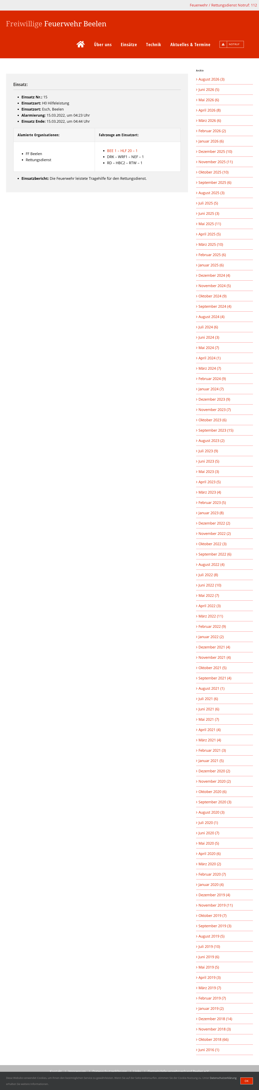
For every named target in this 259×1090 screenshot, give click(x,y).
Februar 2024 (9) (212, 378)
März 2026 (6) (209, 120)
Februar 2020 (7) (212, 874)
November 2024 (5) (214, 285)
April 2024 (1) (209, 358)
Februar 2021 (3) (212, 750)
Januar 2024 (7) (211, 388)
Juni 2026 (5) (208, 89)
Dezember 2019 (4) (214, 894)
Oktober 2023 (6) (212, 419)
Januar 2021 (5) (211, 760)
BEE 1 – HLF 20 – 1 (122, 150)
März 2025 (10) (210, 244)
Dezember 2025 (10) (215, 151)
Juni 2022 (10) (209, 585)
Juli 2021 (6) (208, 698)
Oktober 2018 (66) (213, 1039)
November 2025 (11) (215, 161)
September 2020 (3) (214, 801)
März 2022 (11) (210, 616)
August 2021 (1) (211, 688)
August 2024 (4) (211, 316)
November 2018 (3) (214, 1029)
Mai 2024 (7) (208, 347)
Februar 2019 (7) (212, 998)
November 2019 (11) (215, 905)
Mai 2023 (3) (208, 471)
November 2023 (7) (214, 409)
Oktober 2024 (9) (212, 296)
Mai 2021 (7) (208, 719)
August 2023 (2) (211, 440)
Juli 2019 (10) (209, 946)
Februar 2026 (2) (212, 130)
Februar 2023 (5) (212, 502)
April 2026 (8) (209, 110)
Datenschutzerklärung (109, 1071)
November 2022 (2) (214, 533)
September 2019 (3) (214, 925)
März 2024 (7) (209, 368)
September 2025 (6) (214, 182)
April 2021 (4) (209, 729)
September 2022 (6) (214, 554)
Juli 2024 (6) (208, 327)
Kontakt (56, 1071)
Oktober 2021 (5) (212, 667)
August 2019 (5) (211, 936)
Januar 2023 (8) (211, 512)
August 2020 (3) (211, 812)
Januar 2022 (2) (211, 636)
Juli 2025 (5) (208, 203)
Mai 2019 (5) (208, 967)
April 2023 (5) (209, 481)
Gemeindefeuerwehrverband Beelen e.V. (178, 1071)
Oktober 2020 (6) (212, 791)
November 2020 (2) (214, 781)
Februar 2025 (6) (212, 254)
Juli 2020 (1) (208, 822)
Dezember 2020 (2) (214, 771)
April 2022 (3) (209, 605)
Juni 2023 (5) (208, 461)
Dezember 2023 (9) (214, 399)
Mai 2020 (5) (208, 843)
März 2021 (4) (209, 740)
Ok (247, 1081)
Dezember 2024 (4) (214, 275)
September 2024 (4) (214, 306)
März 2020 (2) (209, 863)
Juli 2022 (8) (208, 574)
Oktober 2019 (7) (212, 915)
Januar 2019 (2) (211, 1008)
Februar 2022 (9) (212, 626)
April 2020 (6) (209, 853)
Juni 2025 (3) (208, 213)
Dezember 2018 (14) (215, 1018)
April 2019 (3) (209, 977)
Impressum (77, 1071)
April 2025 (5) (209, 234)
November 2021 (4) (214, 657)
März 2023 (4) (209, 492)
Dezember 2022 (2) (214, 523)
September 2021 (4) (214, 678)
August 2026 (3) (211, 79)
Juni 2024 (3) (208, 337)
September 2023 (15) (215, 430)
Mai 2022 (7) (208, 595)
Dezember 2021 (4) (214, 647)
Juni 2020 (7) (208, 832)
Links (137, 1071)
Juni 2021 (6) (208, 709)
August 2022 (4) (211, 564)
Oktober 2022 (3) (212, 543)
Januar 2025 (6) (211, 265)
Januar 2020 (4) (211, 884)
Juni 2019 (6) (208, 956)
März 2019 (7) (209, 987)
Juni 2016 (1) (208, 1049)
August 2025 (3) (211, 192)
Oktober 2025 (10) (213, 172)
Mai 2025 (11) (209, 223)
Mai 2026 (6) (208, 99)
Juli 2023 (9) (208, 450)
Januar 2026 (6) (211, 141)
